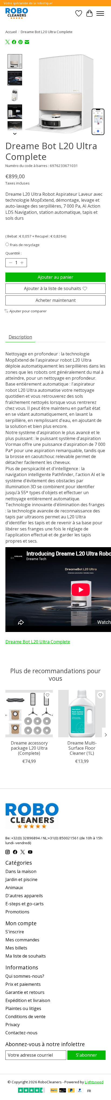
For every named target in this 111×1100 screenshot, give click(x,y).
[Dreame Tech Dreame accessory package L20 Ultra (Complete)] (29, 713)
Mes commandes (22, 940)
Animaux (14, 888)
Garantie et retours (24, 992)
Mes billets (16, 948)
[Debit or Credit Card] (62, 1091)
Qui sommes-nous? (24, 976)
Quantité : (13, 253)
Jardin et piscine (21, 879)
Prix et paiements (23, 984)
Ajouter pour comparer (28, 311)
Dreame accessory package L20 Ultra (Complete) (29, 748)
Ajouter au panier (55, 277)
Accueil (11, 31)
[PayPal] (53, 1091)
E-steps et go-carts (24, 904)
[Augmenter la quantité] (21, 262)
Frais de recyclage (25, 244)
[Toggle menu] (100, 13)
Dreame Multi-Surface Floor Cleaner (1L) (82, 748)
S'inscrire (14, 932)
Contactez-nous (21, 1033)
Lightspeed (94, 1082)
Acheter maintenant (56, 300)
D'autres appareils (24, 896)
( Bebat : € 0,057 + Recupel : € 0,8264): (36, 236)
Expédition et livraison (27, 1000)
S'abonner (86, 1055)
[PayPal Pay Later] (71, 1091)
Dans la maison (20, 871)
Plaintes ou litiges (23, 1008)
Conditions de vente (25, 1016)
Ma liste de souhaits (25, 956)
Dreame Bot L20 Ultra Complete (37, 642)
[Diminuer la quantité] (10, 262)
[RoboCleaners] (16, 13)
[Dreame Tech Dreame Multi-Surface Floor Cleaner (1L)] (82, 713)
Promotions (17, 912)
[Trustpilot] (31, 1091)
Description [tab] (20, 337)
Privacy (12, 1025)
